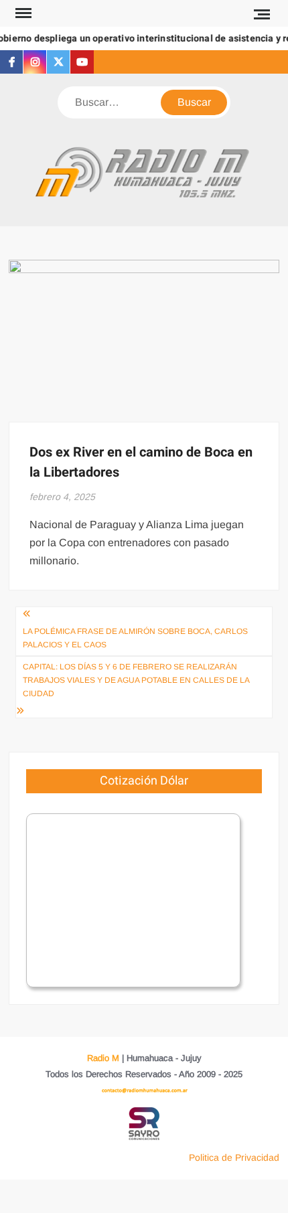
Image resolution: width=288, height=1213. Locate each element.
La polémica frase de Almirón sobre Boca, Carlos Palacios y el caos (135, 638)
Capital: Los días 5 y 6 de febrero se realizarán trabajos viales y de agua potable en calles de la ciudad (136, 680)
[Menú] (22, 13)
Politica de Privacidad (234, 1157)
